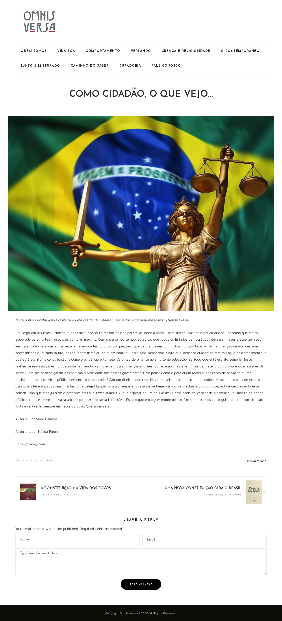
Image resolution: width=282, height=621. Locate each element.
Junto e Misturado (40, 66)
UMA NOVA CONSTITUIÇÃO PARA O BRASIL (203, 488)
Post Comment (141, 584)
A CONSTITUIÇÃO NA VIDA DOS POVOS (76, 488)
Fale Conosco (166, 66)
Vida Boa (66, 51)
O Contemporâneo (240, 51)
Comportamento (103, 51)
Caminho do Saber (90, 66)
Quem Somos (34, 51)
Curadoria (130, 66)
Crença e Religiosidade (186, 51)
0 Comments (257, 460)
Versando (141, 51)
